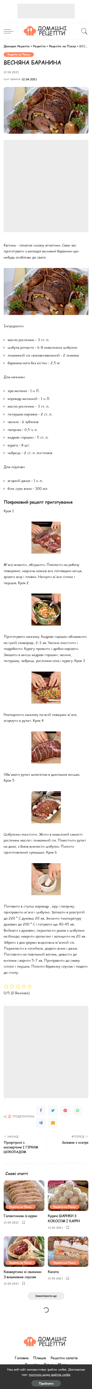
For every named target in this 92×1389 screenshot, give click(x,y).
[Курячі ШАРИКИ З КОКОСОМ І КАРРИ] (68, 1195)
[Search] (83, 31)
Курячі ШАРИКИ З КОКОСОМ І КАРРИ (64, 1218)
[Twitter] (53, 1110)
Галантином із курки (20, 1215)
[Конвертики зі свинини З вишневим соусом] (24, 1251)
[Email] (53, 1123)
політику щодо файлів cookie (49, 1374)
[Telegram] (41, 1123)
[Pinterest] (65, 1110)
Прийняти (46, 1383)
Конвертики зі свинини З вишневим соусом (22, 1274)
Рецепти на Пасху (19, 54)
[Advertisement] (46, 11)
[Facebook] (41, 1110)
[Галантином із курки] (24, 1195)
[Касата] (68, 1251)
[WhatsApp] (77, 1110)
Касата (53, 1271)
